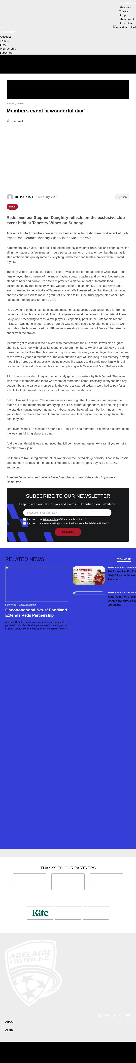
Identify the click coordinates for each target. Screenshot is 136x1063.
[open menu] (2, 27)
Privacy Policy (50, 519)
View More (124, 559)
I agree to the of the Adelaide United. (56, 519)
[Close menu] (128, 1045)
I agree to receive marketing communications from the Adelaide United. (68, 523)
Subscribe (68, 532)
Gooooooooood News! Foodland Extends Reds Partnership (36, 613)
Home (10, 103)
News (21, 103)
